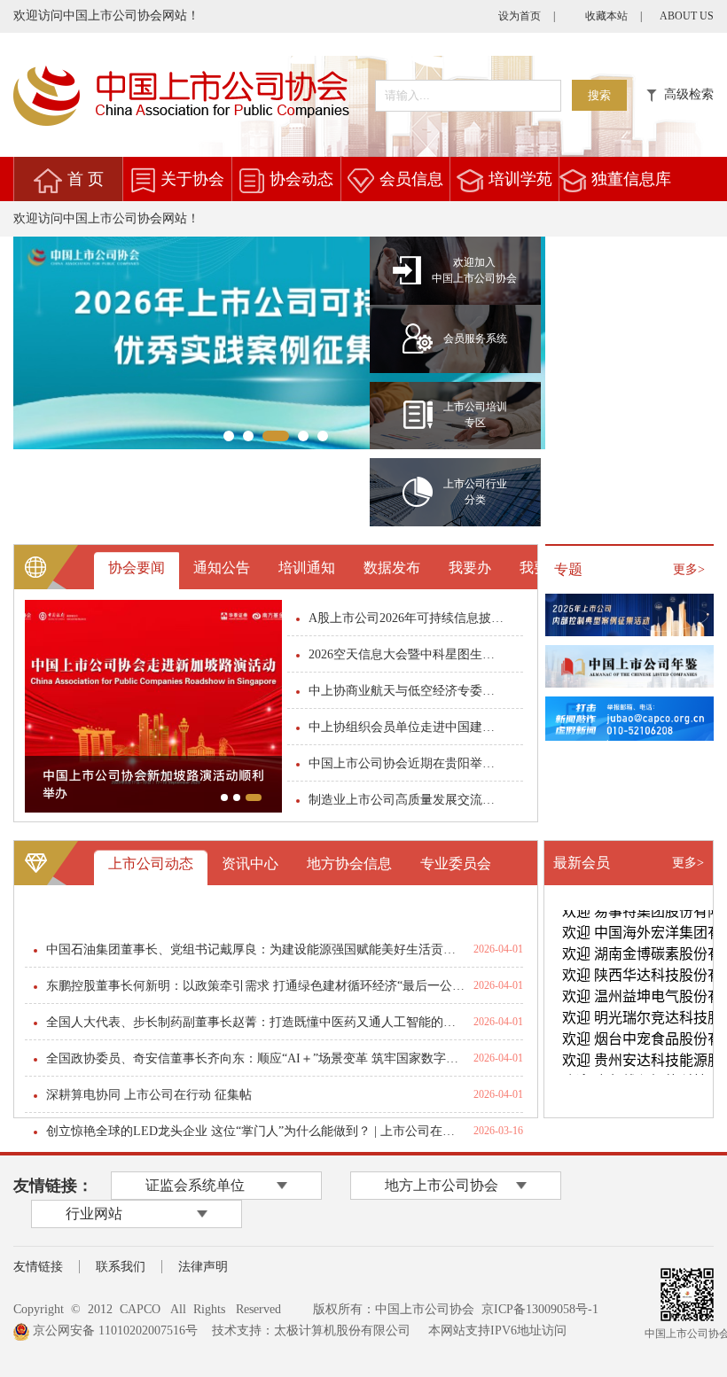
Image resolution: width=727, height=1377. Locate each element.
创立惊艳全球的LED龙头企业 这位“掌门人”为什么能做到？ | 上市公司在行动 (255, 1131)
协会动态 (301, 179)
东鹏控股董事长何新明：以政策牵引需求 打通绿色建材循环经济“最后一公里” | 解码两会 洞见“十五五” (255, 985)
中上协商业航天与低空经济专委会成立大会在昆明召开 (407, 690)
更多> (689, 569)
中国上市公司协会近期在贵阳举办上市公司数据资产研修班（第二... (407, 763)
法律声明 (203, 1266)
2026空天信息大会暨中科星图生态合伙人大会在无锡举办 (407, 654)
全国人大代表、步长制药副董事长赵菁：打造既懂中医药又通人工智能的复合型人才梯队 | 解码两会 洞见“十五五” (255, 1022)
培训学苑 (520, 179)
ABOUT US (687, 16)
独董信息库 (631, 179)
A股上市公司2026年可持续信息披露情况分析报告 (407, 618)
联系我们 (120, 1266)
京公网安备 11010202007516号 (113, 1330)
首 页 (85, 179)
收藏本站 (606, 16)
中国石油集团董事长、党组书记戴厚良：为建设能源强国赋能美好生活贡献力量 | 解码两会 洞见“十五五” (255, 949)
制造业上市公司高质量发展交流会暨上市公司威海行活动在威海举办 (407, 799)
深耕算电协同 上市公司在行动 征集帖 (149, 1094)
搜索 (599, 95)
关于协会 (192, 179)
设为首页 (519, 16)
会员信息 (411, 179)
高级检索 (685, 94)
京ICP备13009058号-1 (539, 1309)
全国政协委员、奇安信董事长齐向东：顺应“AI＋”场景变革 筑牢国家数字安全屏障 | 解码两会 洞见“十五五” (255, 1058)
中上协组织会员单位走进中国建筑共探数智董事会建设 (407, 727)
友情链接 (38, 1266)
